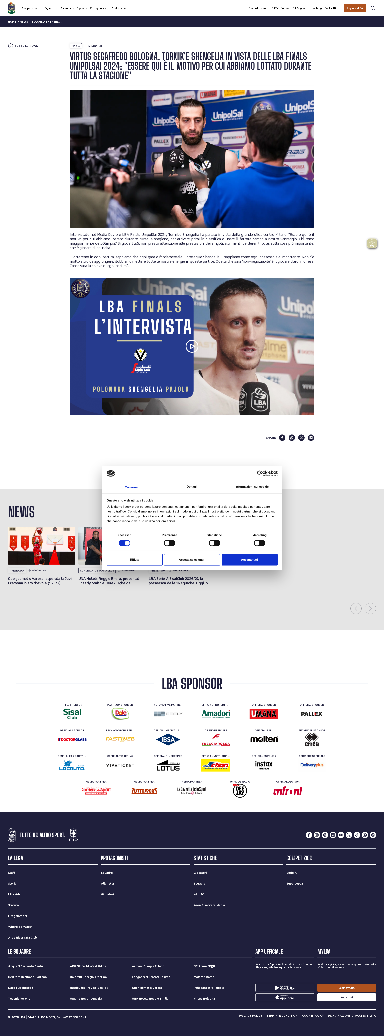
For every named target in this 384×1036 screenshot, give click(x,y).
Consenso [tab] (132, 487)
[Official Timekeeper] (168, 765)
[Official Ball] (263, 740)
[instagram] (317, 835)
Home (12, 21)
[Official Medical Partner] (168, 740)
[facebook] (282, 437)
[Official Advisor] (287, 791)
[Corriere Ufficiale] (311, 765)
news (24, 21)
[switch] (169, 543)
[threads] (325, 835)
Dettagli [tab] (192, 486)
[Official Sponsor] (263, 714)
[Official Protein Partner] (215, 714)
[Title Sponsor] (72, 714)
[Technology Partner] (120, 740)
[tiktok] (357, 835)
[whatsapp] (292, 437)
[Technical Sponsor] (311, 740)
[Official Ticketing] (120, 765)
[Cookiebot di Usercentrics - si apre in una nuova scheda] (260, 473)
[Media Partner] (96, 791)
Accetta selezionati (192, 559)
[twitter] (301, 437)
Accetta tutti (249, 559)
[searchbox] (192, 5)
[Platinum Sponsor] (120, 714)
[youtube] (341, 835)
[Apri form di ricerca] (373, 8)
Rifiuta (134, 559)
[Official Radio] (239, 791)
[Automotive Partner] (168, 714)
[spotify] (373, 835)
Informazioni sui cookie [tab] (251, 486)
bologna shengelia (47, 21)
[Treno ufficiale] (215, 740)
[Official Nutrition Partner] (215, 765)
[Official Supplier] (263, 765)
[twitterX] (349, 835)
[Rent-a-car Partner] (72, 765)
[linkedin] (311, 437)
